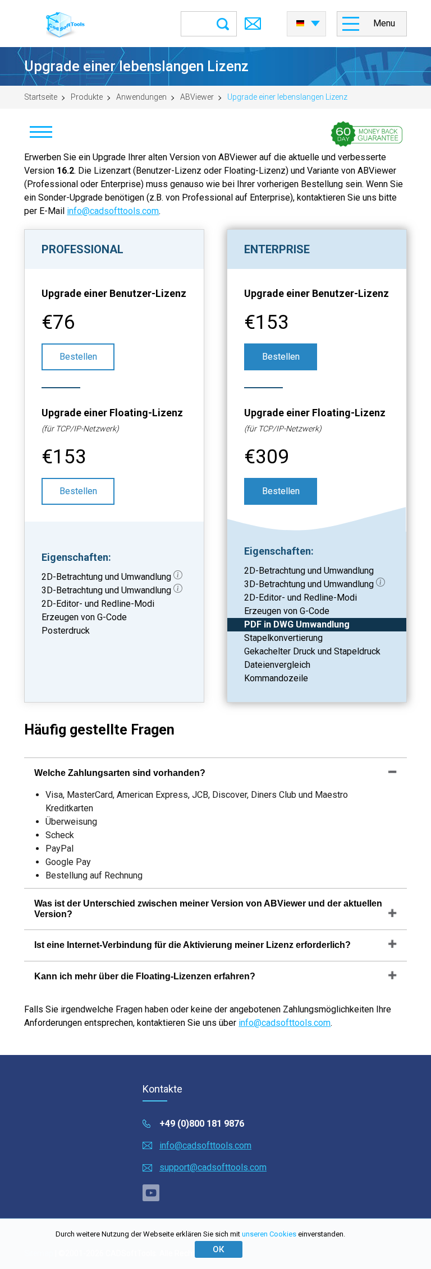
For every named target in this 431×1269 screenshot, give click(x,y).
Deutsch (306, 20)
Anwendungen (141, 96)
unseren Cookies (269, 1234)
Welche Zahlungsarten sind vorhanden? (119, 773)
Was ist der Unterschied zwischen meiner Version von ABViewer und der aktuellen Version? (208, 908)
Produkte (87, 96)
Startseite (40, 96)
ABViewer (197, 96)
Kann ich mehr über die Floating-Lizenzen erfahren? (144, 976)
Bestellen (78, 356)
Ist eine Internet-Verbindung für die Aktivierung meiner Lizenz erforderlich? (192, 945)
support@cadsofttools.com (213, 1167)
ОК (218, 1249)
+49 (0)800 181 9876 (201, 1123)
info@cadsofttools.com (113, 211)
